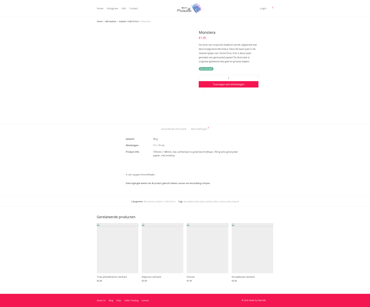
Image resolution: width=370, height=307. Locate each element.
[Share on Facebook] (207, 92)
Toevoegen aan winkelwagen (229, 84)
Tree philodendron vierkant (112, 276)
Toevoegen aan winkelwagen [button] (109, 280)
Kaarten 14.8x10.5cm (129, 21)
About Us (101, 300)
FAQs (118, 300)
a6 (185, 201)
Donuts (191, 276)
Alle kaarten (110, 21)
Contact (134, 8)
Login (263, 8)
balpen (190, 201)
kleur (216, 201)
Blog (111, 300)
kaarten (209, 201)
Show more (129, 280)
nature (222, 201)
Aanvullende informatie (173, 129)
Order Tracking (131, 300)
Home (100, 8)
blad (196, 201)
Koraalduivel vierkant (243, 276)
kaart (202, 201)
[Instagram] (272, 300)
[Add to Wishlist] (201, 92)
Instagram (112, 8)
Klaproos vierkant (151, 276)
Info (124, 8)
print (229, 201)
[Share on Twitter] (211, 92)
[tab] (173, 129)
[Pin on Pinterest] (215, 92)
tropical (235, 201)
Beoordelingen (200, 129)
